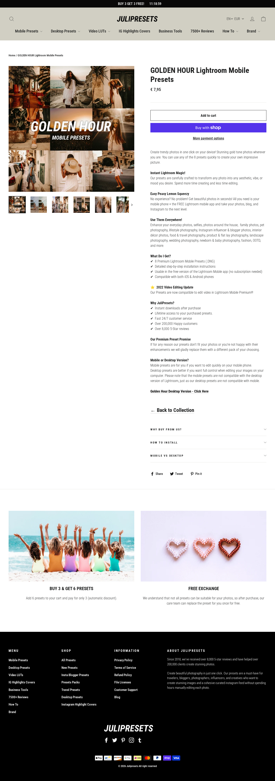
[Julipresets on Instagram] (131, 740)
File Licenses (122, 682)
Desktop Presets (64, 31)
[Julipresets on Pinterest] (123, 740)
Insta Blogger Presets (75, 675)
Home (12, 55)
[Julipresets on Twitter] (114, 740)
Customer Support (126, 690)
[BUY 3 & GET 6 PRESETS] (71, 546)
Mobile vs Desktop (167, 455)
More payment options (208, 138)
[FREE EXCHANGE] (203, 546)
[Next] (131, 204)
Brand (252, 31)
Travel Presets (70, 690)
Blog (117, 697)
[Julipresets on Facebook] (106, 740)
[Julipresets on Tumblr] (139, 740)
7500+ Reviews (202, 31)
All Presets (68, 660)
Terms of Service (125, 668)
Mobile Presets (27, 31)
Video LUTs (98, 31)
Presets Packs (70, 682)
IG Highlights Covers (134, 31)
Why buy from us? (166, 429)
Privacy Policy (123, 660)
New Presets (69, 668)
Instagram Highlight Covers (78, 704)
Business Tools (170, 31)
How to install (164, 442)
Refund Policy (123, 675)
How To (229, 31)
